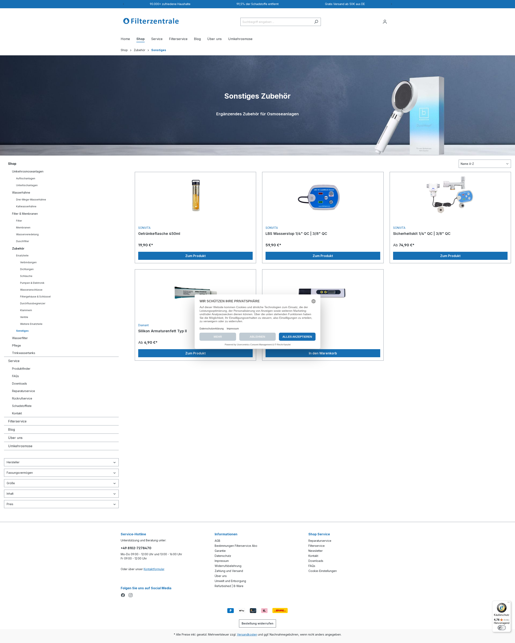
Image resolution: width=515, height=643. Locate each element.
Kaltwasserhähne (26, 206)
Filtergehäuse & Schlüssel (35, 296)
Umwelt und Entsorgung (230, 581)
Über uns (15, 438)
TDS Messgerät (279, 331)
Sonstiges (22, 330)
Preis (10, 504)
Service (14, 361)
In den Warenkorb (323, 353)
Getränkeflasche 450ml (159, 233)
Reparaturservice (23, 391)
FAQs (15, 376)
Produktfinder (21, 368)
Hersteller (13, 462)
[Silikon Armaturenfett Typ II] (195, 293)
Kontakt (17, 413)
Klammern (26, 310)
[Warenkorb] (391, 20)
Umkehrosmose (20, 446)
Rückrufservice (22, 398)
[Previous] (123, 4)
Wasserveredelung (27, 234)
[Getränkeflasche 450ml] (195, 195)
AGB (217, 540)
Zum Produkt (195, 256)
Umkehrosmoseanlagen (27, 171)
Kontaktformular (154, 569)
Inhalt (10, 493)
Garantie (220, 550)
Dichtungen (27, 269)
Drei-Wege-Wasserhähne (31, 199)
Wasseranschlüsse (31, 289)
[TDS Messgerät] (323, 293)
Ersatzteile (22, 255)
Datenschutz (223, 555)
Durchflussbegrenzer (32, 303)
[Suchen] (316, 22)
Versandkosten (247, 634)
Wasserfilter (20, 338)
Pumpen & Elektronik (32, 282)
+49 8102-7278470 (136, 548)
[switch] (502, 627)
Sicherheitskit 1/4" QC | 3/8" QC (421, 233)
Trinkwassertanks (23, 353)
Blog (11, 429)
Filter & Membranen (25, 213)
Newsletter (315, 550)
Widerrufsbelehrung (228, 566)
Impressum (222, 560)
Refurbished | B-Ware (229, 586)
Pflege (16, 345)
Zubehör (18, 248)
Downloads (19, 383)
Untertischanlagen (27, 185)
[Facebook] (123, 595)
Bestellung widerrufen (257, 623)
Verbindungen (28, 262)
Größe (11, 483)
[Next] (391, 4)
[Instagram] (130, 595)
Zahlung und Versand (229, 571)
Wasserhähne (21, 192)
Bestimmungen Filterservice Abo (236, 545)
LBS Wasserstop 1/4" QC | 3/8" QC (296, 233)
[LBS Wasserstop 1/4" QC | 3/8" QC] (323, 195)
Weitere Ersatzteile (31, 323)
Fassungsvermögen (20, 472)
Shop (12, 164)
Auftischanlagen (25, 178)
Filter (19, 220)
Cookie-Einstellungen (322, 571)
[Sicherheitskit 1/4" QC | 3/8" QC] (450, 195)
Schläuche (26, 276)
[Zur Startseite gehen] (151, 21)
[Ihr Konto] (384, 22)
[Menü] (508, 603)
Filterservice (17, 421)
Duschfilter (22, 241)
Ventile (24, 317)
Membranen (23, 227)
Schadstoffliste (22, 406)
